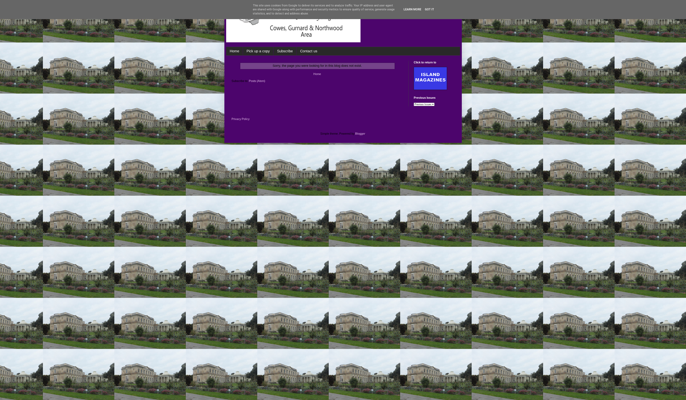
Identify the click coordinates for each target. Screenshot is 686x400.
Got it (429, 9)
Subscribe (285, 51)
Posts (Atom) (257, 80)
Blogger (360, 133)
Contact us (308, 51)
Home (234, 51)
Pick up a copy (258, 51)
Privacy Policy (241, 119)
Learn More (412, 9)
